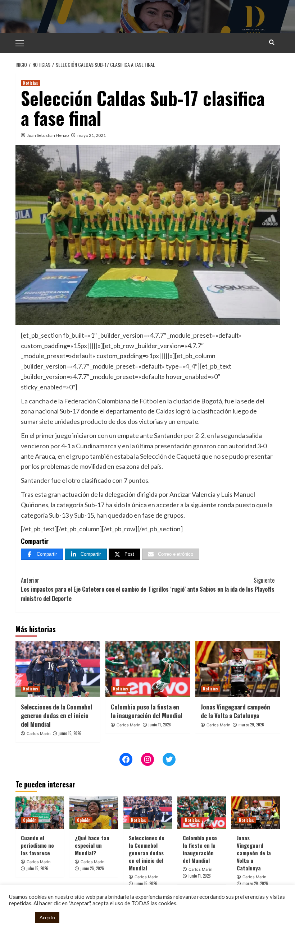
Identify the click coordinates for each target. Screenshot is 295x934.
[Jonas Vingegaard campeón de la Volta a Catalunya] (237, 669)
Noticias (30, 83)
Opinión (29, 820)
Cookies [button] (20, 918)
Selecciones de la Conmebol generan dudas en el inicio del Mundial (56, 715)
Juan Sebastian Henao (48, 135)
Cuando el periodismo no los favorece (37, 845)
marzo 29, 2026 (251, 724)
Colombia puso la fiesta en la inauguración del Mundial (146, 711)
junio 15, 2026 (70, 733)
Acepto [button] (47, 917)
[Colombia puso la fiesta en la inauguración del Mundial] (147, 669)
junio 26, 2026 (92, 868)
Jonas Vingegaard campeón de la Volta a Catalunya (235, 711)
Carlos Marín (38, 733)
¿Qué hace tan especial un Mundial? (92, 845)
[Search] (271, 42)
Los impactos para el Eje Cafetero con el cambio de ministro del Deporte (83, 589)
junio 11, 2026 (160, 724)
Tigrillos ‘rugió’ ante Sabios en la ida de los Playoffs (211, 585)
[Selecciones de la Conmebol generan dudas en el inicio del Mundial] (57, 669)
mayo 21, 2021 (91, 135)
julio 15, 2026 (37, 868)
